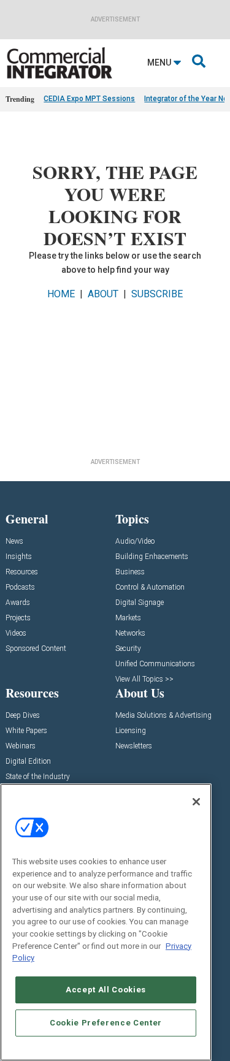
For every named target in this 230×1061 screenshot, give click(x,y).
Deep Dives (23, 716)
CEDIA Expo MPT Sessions (89, 98)
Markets (128, 618)
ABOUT (103, 294)
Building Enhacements (151, 557)
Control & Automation (150, 587)
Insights (19, 557)
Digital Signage (139, 603)
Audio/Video (135, 542)
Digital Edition (28, 762)
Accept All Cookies (106, 989)
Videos (16, 633)
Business (130, 572)
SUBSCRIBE (157, 294)
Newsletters (133, 746)
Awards (18, 603)
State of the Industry (38, 777)
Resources (22, 572)
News (14, 542)
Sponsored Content (36, 649)
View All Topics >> (144, 679)
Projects (18, 618)
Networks (130, 633)
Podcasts (20, 587)
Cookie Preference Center (106, 1022)
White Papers (26, 731)
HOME (61, 294)
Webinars (21, 746)
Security (128, 649)
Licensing (130, 731)
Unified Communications (155, 664)
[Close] (196, 801)
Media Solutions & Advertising (163, 716)
